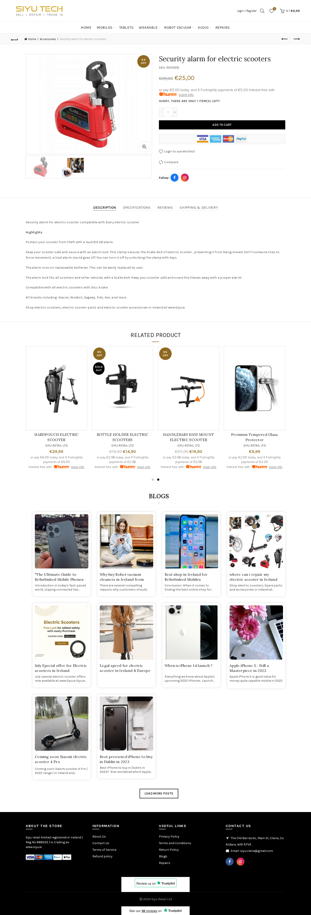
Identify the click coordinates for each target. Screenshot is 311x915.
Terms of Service (104, 850)
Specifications (136, 207)
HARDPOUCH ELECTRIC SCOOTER (56, 437)
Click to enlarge (144, 146)
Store (272, 27)
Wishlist (274, 9)
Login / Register (246, 11)
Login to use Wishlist (179, 151)
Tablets (126, 27)
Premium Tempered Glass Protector (254, 437)
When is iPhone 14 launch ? (189, 665)
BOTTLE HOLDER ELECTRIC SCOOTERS (122, 437)
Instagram (185, 177)
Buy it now (222, 139)
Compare (171, 162)
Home (86, 27)
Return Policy (169, 850)
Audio (203, 27)
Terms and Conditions (175, 843)
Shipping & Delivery (199, 207)
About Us (99, 836)
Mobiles (104, 27)
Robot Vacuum (177, 27)
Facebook (174, 177)
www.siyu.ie (34, 847)
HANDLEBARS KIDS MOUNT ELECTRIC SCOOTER (188, 437)
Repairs (222, 27)
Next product (296, 39)
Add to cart (222, 124)
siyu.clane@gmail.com (256, 851)
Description (104, 207)
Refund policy (102, 856)
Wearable (148, 27)
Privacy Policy (169, 836)
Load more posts (159, 793)
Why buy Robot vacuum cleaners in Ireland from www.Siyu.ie (122, 579)
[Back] (14, 39)
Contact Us (291, 27)
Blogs (163, 856)
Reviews (165, 207)
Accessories (48, 39)
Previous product (285, 39)
